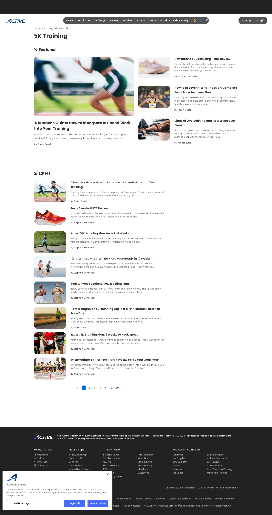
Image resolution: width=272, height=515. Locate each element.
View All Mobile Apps (79, 469)
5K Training (213, 462)
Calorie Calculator (217, 458)
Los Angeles (179, 458)
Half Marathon (145, 454)
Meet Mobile (75, 465)
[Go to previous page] (77, 387)
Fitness (141, 20)
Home (37, 28)
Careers (160, 498)
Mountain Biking (111, 465)
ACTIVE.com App (78, 454)
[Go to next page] (124, 387)
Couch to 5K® (76, 458)
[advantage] (195, 20)
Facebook (42, 454)
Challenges (100, 20)
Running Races (111, 454)
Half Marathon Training (219, 469)
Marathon (143, 458)
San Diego (178, 454)
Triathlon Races (111, 458)
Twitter (41, 458)
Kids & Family (180, 20)
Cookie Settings (21, 503)
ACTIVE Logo (40, 436)
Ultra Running (145, 462)
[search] (207, 20)
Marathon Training (217, 472)
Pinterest (42, 462)
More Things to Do (113, 476)
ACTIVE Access (203, 498)
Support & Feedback (180, 498)
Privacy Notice (123, 498)
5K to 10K (73, 462)
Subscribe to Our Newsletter (179, 487)
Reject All (74, 503)
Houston (177, 469)
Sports (152, 20)
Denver (176, 465)
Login (260, 20)
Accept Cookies (98, 503)
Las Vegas (178, 472)
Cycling (107, 462)
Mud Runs (143, 469)
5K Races (108, 469)
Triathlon (128, 20)
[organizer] (201, 20)
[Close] (107, 474)
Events (69, 20)
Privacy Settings (144, 498)
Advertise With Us (224, 498)
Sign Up (246, 20)
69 (117, 387)
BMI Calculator (215, 454)
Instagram (42, 465)
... (111, 387)
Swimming (143, 472)
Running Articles (53, 28)
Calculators (83, 20)
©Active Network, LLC (159, 505)
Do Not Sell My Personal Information (218, 487)
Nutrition (164, 20)
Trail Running (145, 465)
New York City (180, 462)
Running (114, 20)
